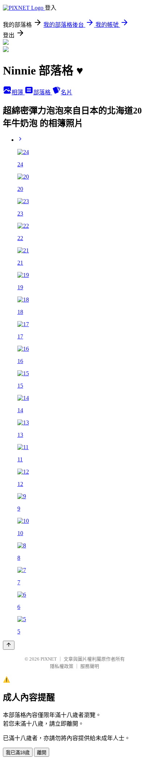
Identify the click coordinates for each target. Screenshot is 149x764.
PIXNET (49, 659)
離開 (41, 752)
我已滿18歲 (18, 752)
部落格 (42, 92)
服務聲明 (89, 666)
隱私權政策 (61, 666)
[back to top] (8, 645)
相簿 (18, 92)
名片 (66, 92)
